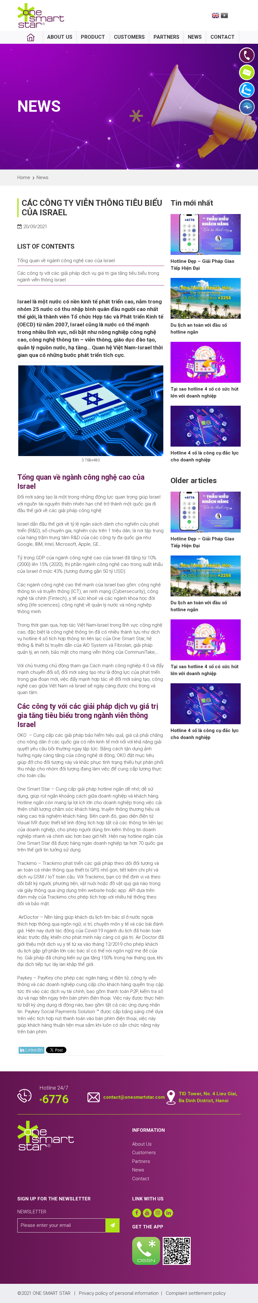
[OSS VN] (41, 15)
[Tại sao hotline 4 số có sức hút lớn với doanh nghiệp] (206, 362)
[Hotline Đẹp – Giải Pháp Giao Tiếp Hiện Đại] (206, 234)
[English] (215, 15)
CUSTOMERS (129, 37)
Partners (141, 1161)
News (138, 1170)
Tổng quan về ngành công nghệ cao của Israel (66, 260)
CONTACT (222, 37)
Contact (140, 1179)
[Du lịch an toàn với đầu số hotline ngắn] (206, 298)
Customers (144, 1152)
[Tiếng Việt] (224, 15)
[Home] (31, 37)
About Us (142, 1144)
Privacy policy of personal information (119, 1293)
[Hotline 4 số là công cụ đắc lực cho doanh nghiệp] (206, 426)
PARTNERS (166, 37)
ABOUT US (59, 37)
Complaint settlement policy (196, 1293)
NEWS (195, 37)
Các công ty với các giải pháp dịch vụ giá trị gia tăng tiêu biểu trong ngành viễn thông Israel (88, 276)
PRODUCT (93, 37)
